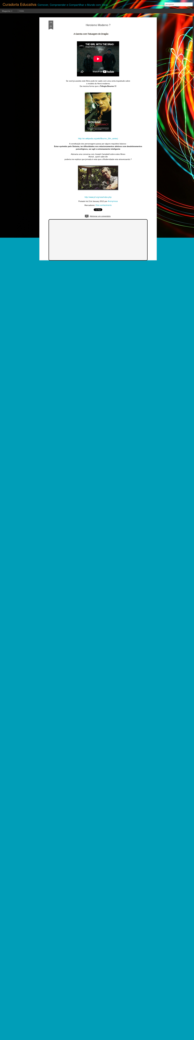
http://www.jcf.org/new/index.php (98, 197)
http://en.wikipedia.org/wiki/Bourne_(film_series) (98, 138)
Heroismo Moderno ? (98, 25)
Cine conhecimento (104, 205)
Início (21, 11)
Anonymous (113, 201)
